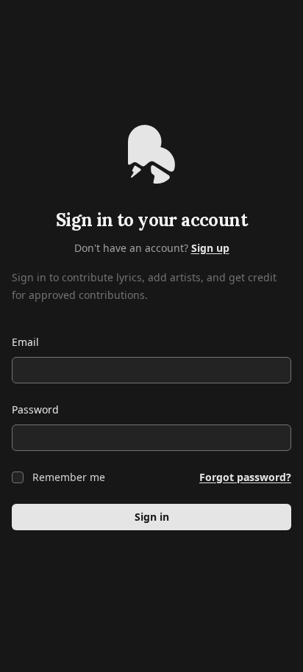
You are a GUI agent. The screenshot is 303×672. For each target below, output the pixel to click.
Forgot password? (245, 477)
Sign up (210, 248)
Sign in (152, 517)
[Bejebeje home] (151, 154)
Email (25, 342)
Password (35, 409)
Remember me (68, 477)
